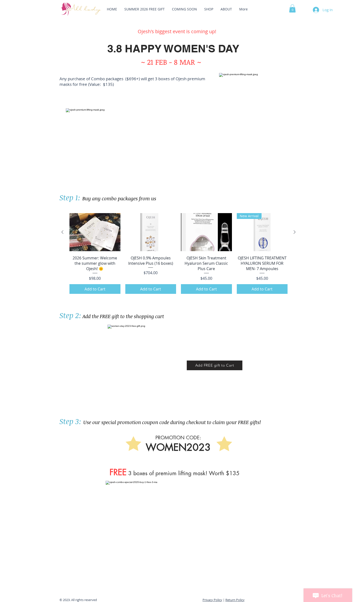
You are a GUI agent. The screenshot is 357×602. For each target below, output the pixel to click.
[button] (292, 8)
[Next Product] (295, 232)
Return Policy (235, 600)
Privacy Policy (212, 600)
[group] (179, 253)
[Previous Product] (62, 232)
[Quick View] (94, 232)
